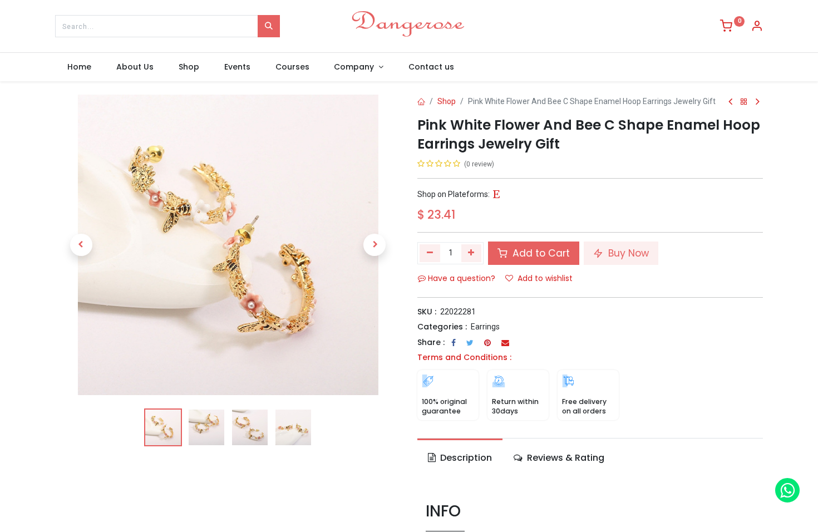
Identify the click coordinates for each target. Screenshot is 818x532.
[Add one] (471, 253)
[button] (81, 245)
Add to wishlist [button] (545, 278)
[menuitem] (79, 67)
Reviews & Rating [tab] (564, 457)
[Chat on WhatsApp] (787, 490)
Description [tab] (465, 457)
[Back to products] (744, 102)
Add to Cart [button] (540, 253)
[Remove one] (430, 253)
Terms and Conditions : (464, 357)
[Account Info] (757, 27)
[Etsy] (496, 194)
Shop (446, 101)
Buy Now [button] (627, 253)
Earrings (485, 326)
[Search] (269, 26)
